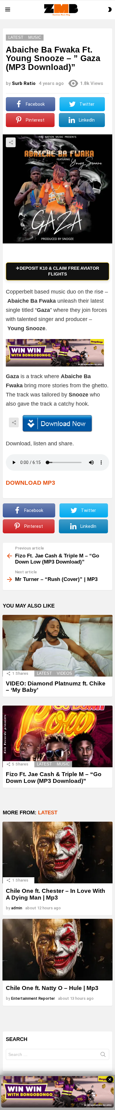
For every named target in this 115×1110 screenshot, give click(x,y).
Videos (64, 673)
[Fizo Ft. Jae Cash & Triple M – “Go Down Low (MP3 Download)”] (57, 736)
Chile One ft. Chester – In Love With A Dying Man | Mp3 (55, 894)
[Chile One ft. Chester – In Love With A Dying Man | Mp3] (57, 852)
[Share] (57, 423)
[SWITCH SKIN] (109, 9)
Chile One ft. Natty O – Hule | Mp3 (52, 988)
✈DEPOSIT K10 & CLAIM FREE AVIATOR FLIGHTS (57, 271)
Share (11, 142)
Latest (44, 673)
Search (103, 1055)
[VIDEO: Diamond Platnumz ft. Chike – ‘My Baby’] (57, 646)
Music (63, 764)
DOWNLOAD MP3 (30, 483)
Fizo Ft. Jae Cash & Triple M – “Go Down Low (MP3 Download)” (54, 777)
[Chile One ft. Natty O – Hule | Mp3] (57, 949)
